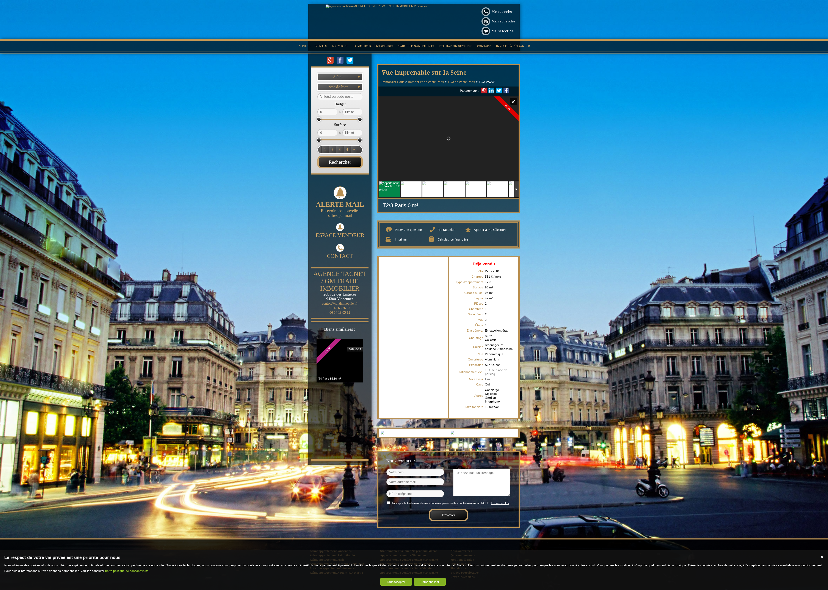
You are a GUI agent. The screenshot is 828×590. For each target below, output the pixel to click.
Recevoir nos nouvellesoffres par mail (340, 209)
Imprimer (401, 239)
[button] (325, 149)
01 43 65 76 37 (339, 308)
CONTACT (340, 256)
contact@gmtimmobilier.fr (340, 303)
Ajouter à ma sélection (490, 230)
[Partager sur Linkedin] (491, 90)
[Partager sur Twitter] (499, 90)
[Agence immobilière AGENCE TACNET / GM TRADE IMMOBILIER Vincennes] (376, 6)
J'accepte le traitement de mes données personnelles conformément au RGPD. (440, 503)
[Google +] (330, 62)
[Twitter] (350, 62)
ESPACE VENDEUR (340, 235)
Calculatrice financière (453, 239)
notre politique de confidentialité (127, 571)
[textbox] (340, 96)
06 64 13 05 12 (339, 312)
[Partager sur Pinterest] (484, 90)
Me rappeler (446, 230)
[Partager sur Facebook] (506, 90)
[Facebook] (340, 62)
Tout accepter (396, 582)
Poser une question (408, 230)
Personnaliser (429, 582)
